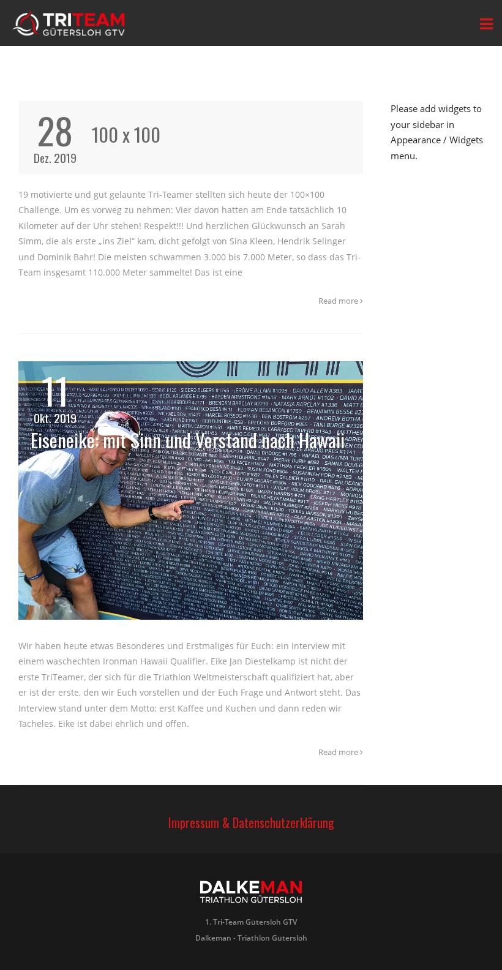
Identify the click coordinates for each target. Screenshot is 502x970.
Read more (339, 300)
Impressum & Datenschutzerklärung (251, 822)
